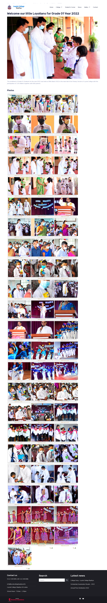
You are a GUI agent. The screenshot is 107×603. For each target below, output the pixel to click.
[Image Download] (52, 548)
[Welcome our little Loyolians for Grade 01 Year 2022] (19, 103)
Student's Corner (93, 2)
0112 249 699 (13, 2)
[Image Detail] (50, 548)
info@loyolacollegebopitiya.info (30, 2)
